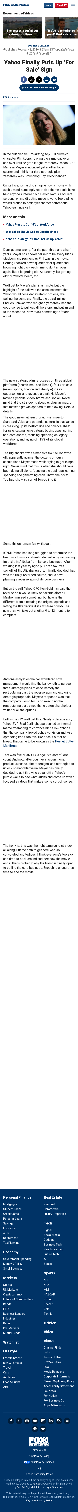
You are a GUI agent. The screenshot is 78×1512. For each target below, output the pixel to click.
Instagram (27, 1421)
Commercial (51, 1209)
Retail (6, 1323)
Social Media (52, 1235)
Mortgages (10, 1204)
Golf (46, 1308)
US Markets (10, 1289)
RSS (59, 1421)
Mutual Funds (11, 1333)
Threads (39, 79)
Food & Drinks (11, 1382)
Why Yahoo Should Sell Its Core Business (32, 231)
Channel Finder (53, 1347)
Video (48, 1332)
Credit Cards (11, 1213)
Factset (37, 1483)
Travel (7, 1367)
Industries (9, 1318)
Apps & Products (54, 1405)
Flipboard (43, 1421)
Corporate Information (58, 1376)
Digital (48, 1230)
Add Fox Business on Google (40, 87)
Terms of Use (52, 1357)
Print (46, 79)
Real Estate (53, 1197)
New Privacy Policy (39, 1456)
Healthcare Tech (54, 1249)
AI (45, 1259)
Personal (49, 1204)
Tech (48, 1223)
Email (54, 79)
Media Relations (54, 1371)
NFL (46, 1280)
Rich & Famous (12, 1362)
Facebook (24, 79)
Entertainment (12, 1358)
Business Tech (53, 1244)
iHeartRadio (43, 1429)
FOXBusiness (10, 97)
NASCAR (49, 1294)
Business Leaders (39, 46)
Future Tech (51, 1254)
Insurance (9, 1228)
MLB (46, 1289)
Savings (8, 1223)
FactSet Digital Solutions (30, 1487)
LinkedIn (51, 1421)
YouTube (35, 1421)
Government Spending (17, 1259)
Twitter (31, 79)
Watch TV (62, 5)
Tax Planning (11, 1242)
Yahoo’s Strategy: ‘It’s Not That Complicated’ (34, 239)
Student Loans (12, 1209)
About (49, 1341)
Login (48, 5)
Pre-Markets (11, 1328)
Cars (6, 1372)
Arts (6, 1386)
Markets (10, 1278)
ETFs (6, 1308)
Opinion (50, 1323)
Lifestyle (10, 1351)
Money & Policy (12, 1263)
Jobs (47, 1352)
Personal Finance (17, 1197)
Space (48, 1263)
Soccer (48, 1304)
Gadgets (49, 1239)
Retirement (10, 1238)
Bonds (7, 1304)
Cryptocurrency (13, 1294)
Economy (10, 1252)
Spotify (35, 1429)
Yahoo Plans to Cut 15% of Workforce (30, 224)
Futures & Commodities (18, 1299)
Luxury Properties (55, 1213)
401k (6, 1233)
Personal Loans (13, 1218)
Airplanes (9, 1377)
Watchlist (11, 1342)
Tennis (48, 1313)
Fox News (50, 1390)
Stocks (7, 1284)
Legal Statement (55, 1487)
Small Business (12, 1268)
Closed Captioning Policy (59, 1381)
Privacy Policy (52, 1362)
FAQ (46, 1366)
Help (39, 1468)
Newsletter (67, 1421)
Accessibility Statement (59, 1386)
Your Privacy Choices (42, 1462)
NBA (46, 1284)
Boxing (48, 1299)
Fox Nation (50, 1395)
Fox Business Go (54, 1400)
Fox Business (16, 5)
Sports (49, 1273)
